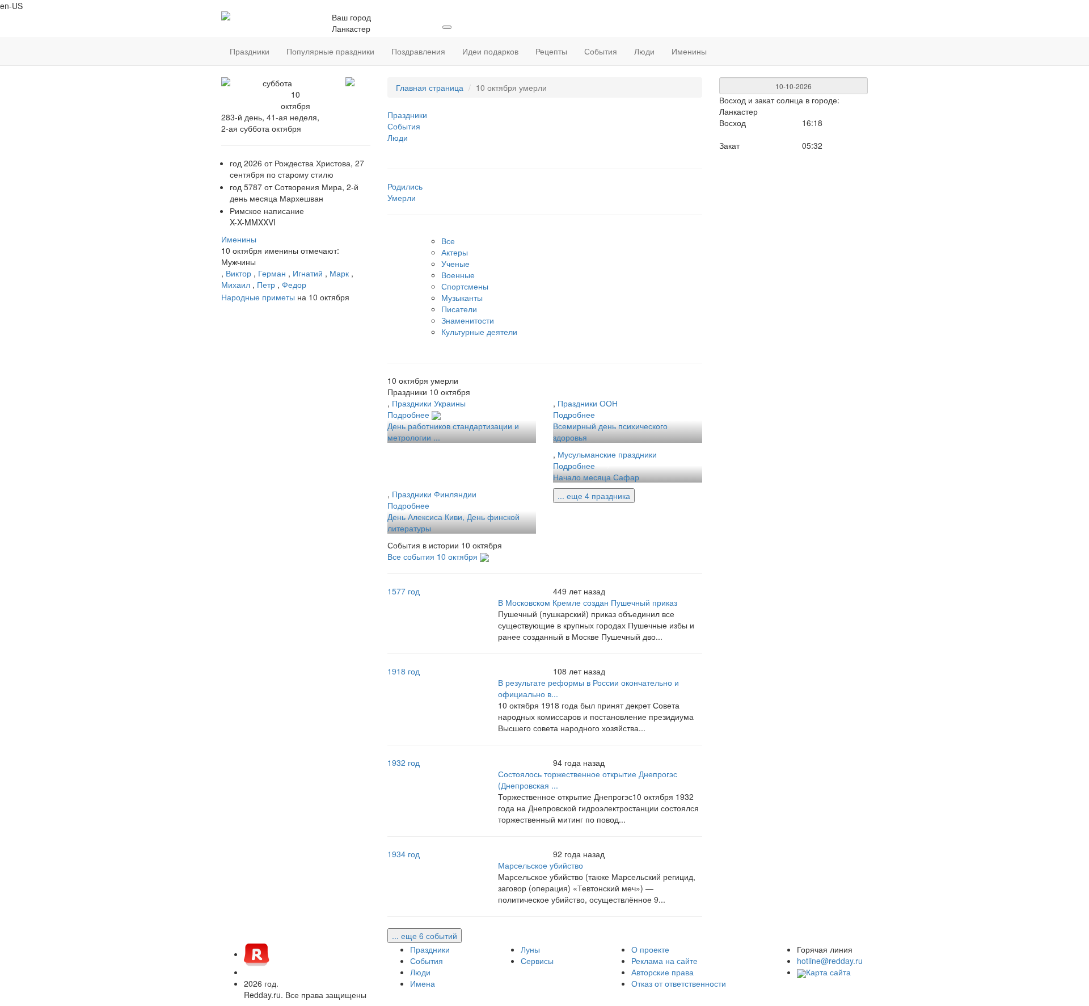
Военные (458, 274)
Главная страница (429, 87)
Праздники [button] (249, 51)
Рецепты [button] (551, 51)
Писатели (459, 309)
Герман (272, 273)
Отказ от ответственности (678, 983)
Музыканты (462, 297)
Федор (294, 284)
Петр (266, 284)
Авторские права (662, 972)
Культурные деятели (479, 331)
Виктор (238, 273)
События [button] (600, 51)
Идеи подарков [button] (490, 51)
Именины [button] (689, 51)
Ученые (455, 263)
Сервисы (537, 960)
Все (448, 240)
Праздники (430, 949)
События (426, 960)
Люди (420, 972)
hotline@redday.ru (830, 960)
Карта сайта (828, 972)
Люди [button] (644, 51)
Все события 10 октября (433, 556)
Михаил (235, 284)
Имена (422, 983)
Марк (339, 273)
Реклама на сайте (664, 960)
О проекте (650, 949)
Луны (530, 949)
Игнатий (308, 273)
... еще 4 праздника (594, 495)
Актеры (454, 252)
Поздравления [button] (418, 51)
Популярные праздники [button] (330, 51)
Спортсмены (464, 286)
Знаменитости (467, 320)
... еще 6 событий (424, 935)
